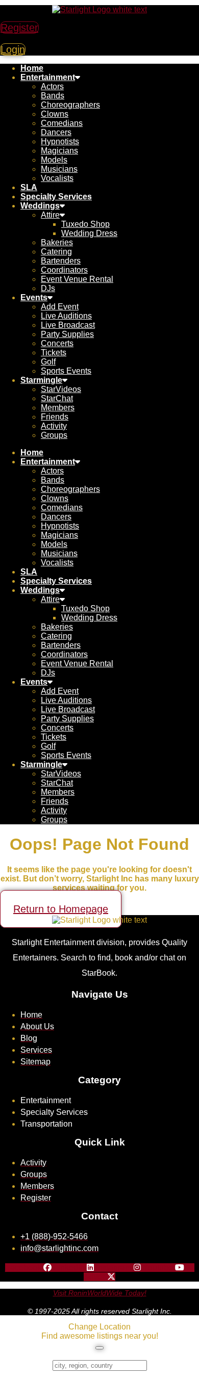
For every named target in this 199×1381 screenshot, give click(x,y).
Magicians (59, 150)
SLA (28, 187)
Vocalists (57, 178)
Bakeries (57, 242)
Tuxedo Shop (85, 224)
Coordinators (64, 270)
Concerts (57, 343)
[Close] (99, 1347)
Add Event (60, 306)
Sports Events (66, 371)
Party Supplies (67, 334)
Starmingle (41, 380)
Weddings (40, 205)
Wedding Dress (89, 233)
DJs (48, 288)
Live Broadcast (68, 325)
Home (31, 68)
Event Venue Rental (77, 279)
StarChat (57, 398)
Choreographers (70, 104)
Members (57, 407)
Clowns (54, 114)
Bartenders (61, 260)
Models (54, 159)
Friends (54, 416)
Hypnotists (60, 141)
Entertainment (47, 77)
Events (33, 297)
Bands (52, 95)
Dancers (56, 132)
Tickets (53, 352)
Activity (54, 426)
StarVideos (61, 389)
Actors (52, 86)
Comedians (62, 123)
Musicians (59, 169)
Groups (54, 435)
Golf (48, 361)
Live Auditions (66, 315)
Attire (50, 215)
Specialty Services (56, 196)
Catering (56, 251)
